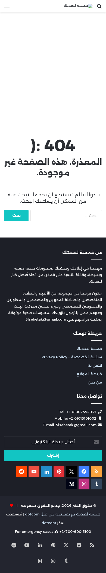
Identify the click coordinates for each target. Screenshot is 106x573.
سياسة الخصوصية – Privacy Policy (72, 357)
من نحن (95, 382)
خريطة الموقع (89, 374)
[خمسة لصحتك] (78, 6)
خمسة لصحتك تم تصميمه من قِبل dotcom (62, 514)
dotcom (49, 523)
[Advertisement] (53, 73)
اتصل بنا (95, 365)
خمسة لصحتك (89, 348)
